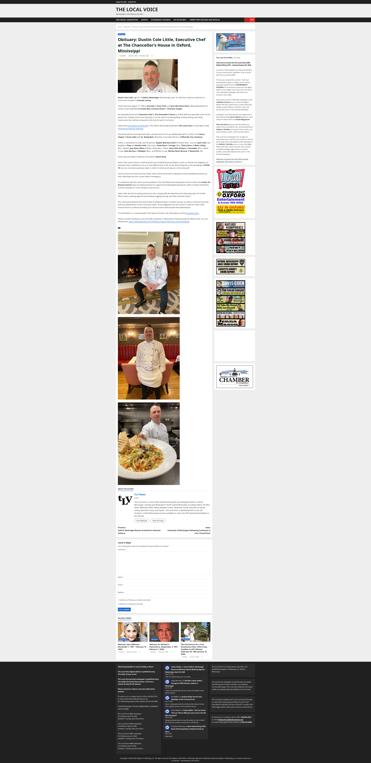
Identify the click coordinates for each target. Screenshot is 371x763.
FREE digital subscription (127, 20)
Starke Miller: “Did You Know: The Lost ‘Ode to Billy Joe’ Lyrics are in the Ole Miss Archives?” (185, 713)
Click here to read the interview (130, 128)
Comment (122, 550)
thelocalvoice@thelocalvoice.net (230, 720)
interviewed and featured (137, 126)
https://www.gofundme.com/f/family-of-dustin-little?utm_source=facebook (159, 221)
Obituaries (121, 34)
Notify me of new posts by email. (131, 604)
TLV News (122, 56)
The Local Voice (137, 9)
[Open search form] (242, 20)
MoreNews (185, 761)
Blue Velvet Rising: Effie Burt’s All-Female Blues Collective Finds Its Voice (185, 729)
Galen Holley (176, 667)
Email (120, 585)
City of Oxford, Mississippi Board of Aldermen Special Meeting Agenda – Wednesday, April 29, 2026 (185, 669)
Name (120, 577)
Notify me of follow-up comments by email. (135, 600)
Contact (144, 20)
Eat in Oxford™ (180, 20)
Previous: (139, 530)
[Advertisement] (234, 345)
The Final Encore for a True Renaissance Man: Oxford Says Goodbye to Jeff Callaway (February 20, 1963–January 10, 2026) (194, 649)
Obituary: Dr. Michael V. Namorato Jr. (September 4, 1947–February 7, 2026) (163, 646)
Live (252, 20)
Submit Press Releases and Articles (205, 20)
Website (121, 592)
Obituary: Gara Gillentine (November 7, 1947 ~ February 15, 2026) (132, 646)
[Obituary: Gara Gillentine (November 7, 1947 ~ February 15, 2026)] (132, 632)
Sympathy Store (192, 213)
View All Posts (158, 520)
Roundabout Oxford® (161, 20)
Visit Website (141, 520)
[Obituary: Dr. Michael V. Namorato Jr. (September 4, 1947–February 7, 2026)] (164, 632)
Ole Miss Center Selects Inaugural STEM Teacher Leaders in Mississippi (183, 683)
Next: (188, 530)
